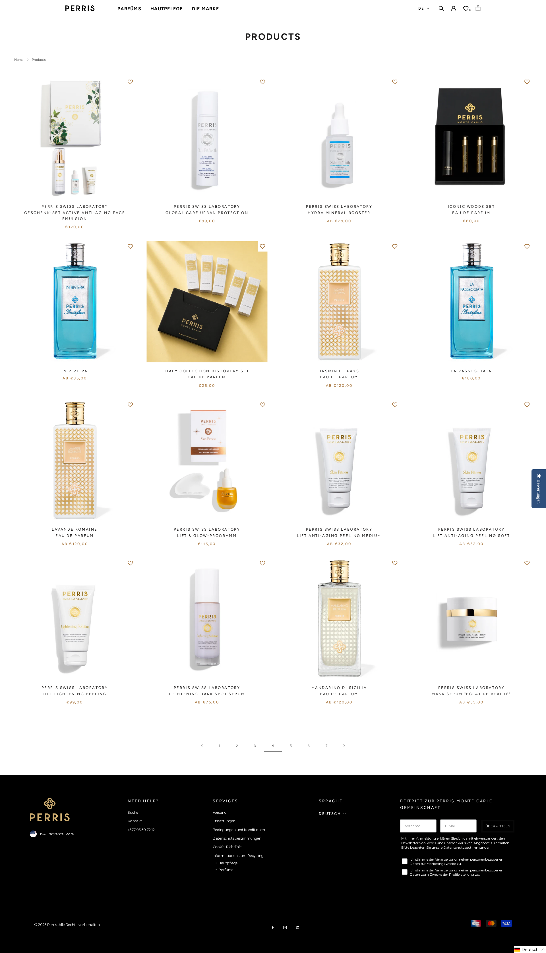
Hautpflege (166, 8)
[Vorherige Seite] (202, 746)
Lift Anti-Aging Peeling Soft (471, 535)
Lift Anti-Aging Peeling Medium (339, 535)
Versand (219, 812)
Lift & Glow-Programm (207, 535)
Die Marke (205, 8)
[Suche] (441, 8)
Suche (133, 812)
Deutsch (330, 813)
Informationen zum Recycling (238, 856)
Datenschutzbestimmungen (237, 838)
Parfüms (129, 8)
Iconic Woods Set (471, 206)
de (421, 8)
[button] (530, 949)
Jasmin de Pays (339, 371)
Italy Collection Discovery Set (207, 371)
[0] (465, 8)
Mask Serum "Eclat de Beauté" (471, 694)
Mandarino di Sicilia (339, 688)
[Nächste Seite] (344, 746)
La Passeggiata (471, 371)
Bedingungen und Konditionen (239, 830)
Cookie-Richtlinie (227, 847)
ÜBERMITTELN (497, 826)
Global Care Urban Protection (207, 213)
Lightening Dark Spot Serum (207, 694)
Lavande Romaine (75, 529)
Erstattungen (224, 821)
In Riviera (74, 371)
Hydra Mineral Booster (339, 213)
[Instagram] (285, 927)
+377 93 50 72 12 (141, 830)
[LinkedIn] (297, 927)
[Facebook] (272, 927)
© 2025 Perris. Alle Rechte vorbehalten (67, 925)
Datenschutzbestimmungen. (467, 847)
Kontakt (135, 821)
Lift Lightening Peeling (75, 694)
